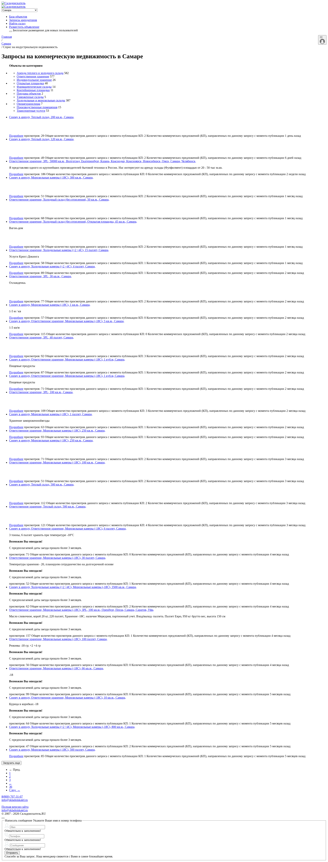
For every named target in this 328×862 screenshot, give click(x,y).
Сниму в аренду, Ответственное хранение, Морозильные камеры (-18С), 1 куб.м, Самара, (67, 359)
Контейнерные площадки (33, 90)
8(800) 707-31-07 (12, 796)
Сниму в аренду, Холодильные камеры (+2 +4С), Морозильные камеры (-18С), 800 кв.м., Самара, (72, 726)
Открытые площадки (30, 83)
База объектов (18, 16)
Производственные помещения (37, 107)
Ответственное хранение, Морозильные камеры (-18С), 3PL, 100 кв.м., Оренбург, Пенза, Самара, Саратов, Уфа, (81, 609)
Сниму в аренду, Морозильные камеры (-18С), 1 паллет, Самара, (50, 414)
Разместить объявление (24, 26)
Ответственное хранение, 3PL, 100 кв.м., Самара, (41, 392)
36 (10, 786)
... (10, 783)
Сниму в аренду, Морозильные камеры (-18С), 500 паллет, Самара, (52, 749)
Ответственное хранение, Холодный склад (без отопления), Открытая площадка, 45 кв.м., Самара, (73, 221)
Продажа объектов (29, 93)
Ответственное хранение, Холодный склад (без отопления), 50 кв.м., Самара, (59, 199)
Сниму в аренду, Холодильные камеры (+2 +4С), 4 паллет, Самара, (52, 266)
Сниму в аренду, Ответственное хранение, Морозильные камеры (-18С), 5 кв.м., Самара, (66, 321)
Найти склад (17, 23)
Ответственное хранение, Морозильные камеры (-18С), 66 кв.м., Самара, (56, 668)
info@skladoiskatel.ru (15, 800)
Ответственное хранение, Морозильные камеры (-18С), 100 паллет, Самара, (58, 639)
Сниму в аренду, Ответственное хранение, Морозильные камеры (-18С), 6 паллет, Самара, (67, 528)
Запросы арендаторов (23, 20)
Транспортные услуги (31, 110)
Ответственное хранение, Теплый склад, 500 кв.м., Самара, (47, 506)
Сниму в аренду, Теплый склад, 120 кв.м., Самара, (41, 139)
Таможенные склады (30, 97)
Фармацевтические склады (34, 86)
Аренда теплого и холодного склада (40, 73)
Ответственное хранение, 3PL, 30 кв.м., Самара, (40, 276)
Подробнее (16, 135)
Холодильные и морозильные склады (41, 100)
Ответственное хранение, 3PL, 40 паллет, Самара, (41, 337)
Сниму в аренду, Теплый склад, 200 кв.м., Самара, (41, 117)
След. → (14, 790)
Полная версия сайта (15, 806)
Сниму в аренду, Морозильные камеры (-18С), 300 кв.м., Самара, (51, 177)
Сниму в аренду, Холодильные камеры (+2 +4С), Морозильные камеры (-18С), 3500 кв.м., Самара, (73, 587)
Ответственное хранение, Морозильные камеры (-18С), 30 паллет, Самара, (57, 557)
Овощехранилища (28, 103)
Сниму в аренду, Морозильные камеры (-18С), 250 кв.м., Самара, (51, 440)
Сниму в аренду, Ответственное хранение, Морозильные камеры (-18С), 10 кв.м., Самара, (67, 697)
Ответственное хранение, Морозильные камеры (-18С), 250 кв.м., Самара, (57, 430)
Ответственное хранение (33, 76)
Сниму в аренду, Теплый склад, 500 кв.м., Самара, (41, 484)
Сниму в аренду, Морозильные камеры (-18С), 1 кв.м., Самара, (49, 304)
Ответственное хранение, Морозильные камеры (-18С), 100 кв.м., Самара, (57, 462)
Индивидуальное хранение (34, 79)
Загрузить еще (11, 763)
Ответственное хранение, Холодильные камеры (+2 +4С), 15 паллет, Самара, (59, 250)
